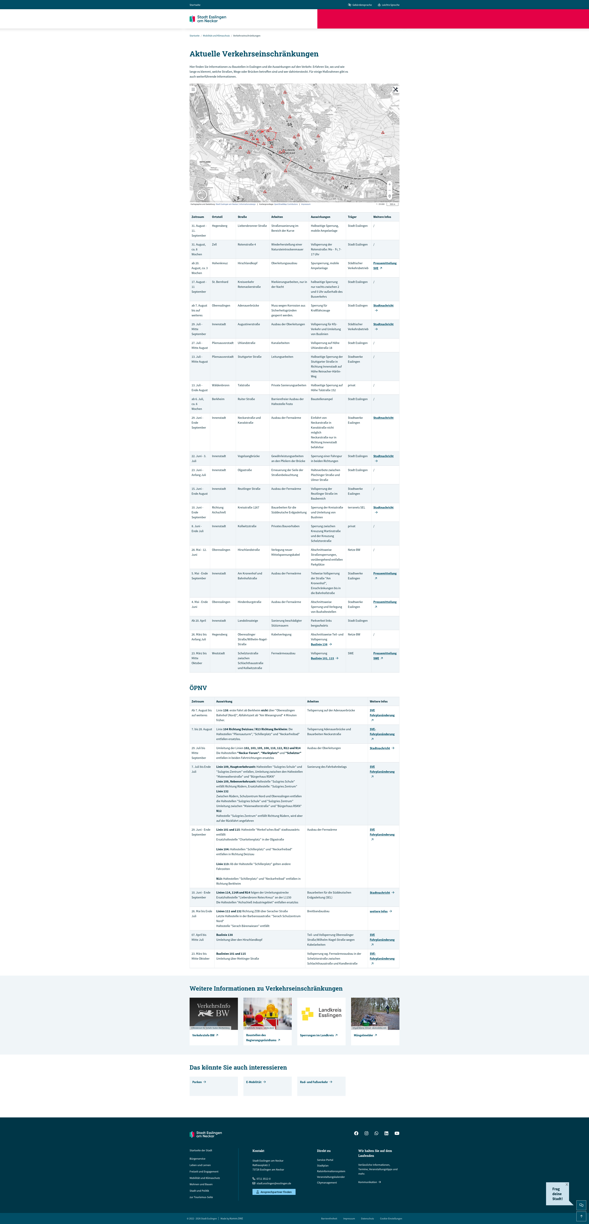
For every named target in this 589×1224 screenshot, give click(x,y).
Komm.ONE (236, 1218)
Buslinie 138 (319, 644)
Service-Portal (325, 1160)
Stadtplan (323, 1165)
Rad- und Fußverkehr (314, 1082)
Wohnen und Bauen (201, 1184)
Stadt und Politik (199, 1190)
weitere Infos (379, 911)
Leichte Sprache (390, 5)
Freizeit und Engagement (204, 1171)
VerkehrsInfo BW (203, 1035)
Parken (197, 1082)
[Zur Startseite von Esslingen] (253, 18)
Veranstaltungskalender (331, 1177)
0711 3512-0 (264, 1178)
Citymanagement (327, 1182)
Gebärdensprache (362, 5)
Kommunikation (367, 1182)
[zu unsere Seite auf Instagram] (366, 1133)
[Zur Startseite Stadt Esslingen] (206, 1134)
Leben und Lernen (200, 1165)
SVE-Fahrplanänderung (382, 731)
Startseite (195, 5)
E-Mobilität (254, 1082)
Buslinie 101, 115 (322, 658)
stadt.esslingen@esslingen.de (274, 1183)
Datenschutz (367, 1218)
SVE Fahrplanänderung (382, 712)
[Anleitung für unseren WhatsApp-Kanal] (376, 1133)
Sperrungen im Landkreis (317, 1035)
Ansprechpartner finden (276, 1192)
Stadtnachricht (383, 418)
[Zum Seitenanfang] (581, 1216)
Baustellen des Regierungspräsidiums (261, 1037)
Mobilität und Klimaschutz (216, 35)
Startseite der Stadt (201, 1150)
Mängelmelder (363, 1035)
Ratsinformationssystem (331, 1171)
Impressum (349, 1218)
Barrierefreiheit (329, 1218)
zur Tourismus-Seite (201, 1197)
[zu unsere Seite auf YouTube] (397, 1133)
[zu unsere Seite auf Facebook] (356, 1133)
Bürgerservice (197, 1158)
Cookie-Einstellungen (391, 1218)
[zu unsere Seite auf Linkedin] (386, 1133)
